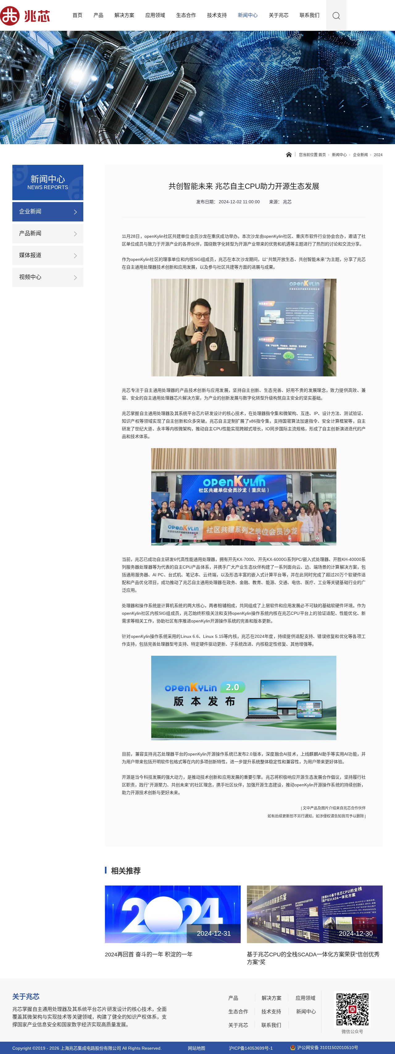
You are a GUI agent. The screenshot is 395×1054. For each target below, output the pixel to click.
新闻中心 (248, 15)
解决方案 (124, 15)
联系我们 (309, 15)
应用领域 (155, 15)
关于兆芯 (279, 15)
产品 (98, 15)
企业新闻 (360, 155)
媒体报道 (30, 255)
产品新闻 (30, 233)
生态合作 (186, 15)
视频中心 (30, 277)
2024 (378, 155)
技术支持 (217, 15)
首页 (77, 15)
